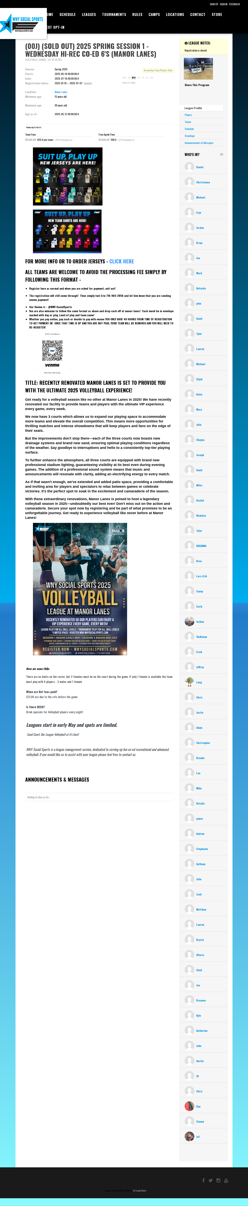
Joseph (200, 455)
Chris (199, 697)
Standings (190, 136)
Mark (199, 273)
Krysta (200, 940)
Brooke (200, 758)
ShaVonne (201, 637)
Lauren (200, 349)
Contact (198, 14)
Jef (198, 1137)
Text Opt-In (54, 27)
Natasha (201, 288)
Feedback (234, 4)
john (198, 303)
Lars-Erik (201, 576)
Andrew (200, 834)
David (199, 318)
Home (48, 14)
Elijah (199, 379)
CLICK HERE (121, 261)
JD (197, 1076)
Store (217, 14)
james (199, 818)
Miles (199, 485)
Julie (199, 425)
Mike (199, 788)
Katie (199, 394)
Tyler (199, 334)
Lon (198, 773)
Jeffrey (200, 667)
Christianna (203, 182)
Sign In (223, 4)
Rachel (200, 500)
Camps (154, 14)
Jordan (200, 228)
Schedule (67, 14)
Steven (200, 1121)
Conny (199, 591)
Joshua (200, 621)
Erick (199, 652)
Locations (175, 14)
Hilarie (200, 955)
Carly (199, 606)
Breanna (201, 1000)
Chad (199, 970)
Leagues (89, 14)
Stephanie (202, 849)
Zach (199, 894)
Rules (137, 14)
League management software (118, 1190)
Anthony (200, 864)
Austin (200, 1061)
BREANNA (201, 546)
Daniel (199, 167)
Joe (198, 985)
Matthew (201, 909)
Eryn (198, 212)
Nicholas (201, 515)
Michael (200, 197)
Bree (199, 561)
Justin (199, 712)
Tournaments (114, 14)
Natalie (200, 803)
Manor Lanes (61, 92)
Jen (198, 258)
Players (188, 115)
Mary (199, 409)
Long (199, 682)
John (198, 1046)
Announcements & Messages (199, 143)
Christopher (203, 743)
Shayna (200, 440)
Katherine (202, 1031)
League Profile (193, 108)
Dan (198, 1106)
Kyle (198, 1015)
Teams (188, 122)
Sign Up (214, 4)
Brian (199, 243)
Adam (199, 728)
